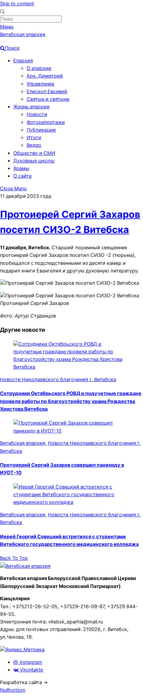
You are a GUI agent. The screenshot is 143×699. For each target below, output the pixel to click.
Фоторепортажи (46, 122)
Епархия (23, 61)
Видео (34, 145)
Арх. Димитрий (45, 76)
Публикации (41, 130)
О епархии (39, 68)
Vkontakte (31, 670)
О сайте (22, 176)
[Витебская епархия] (25, 566)
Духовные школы (34, 161)
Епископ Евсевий (47, 91)
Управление (40, 84)
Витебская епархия (22, 443)
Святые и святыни (48, 99)
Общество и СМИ (34, 153)
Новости (37, 114)
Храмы (21, 168)
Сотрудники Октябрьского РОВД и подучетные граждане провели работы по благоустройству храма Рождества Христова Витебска (70, 401)
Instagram (30, 662)
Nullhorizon (12, 690)
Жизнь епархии (31, 107)
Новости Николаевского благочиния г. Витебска (58, 379)
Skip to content (17, 4)
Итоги (34, 138)
